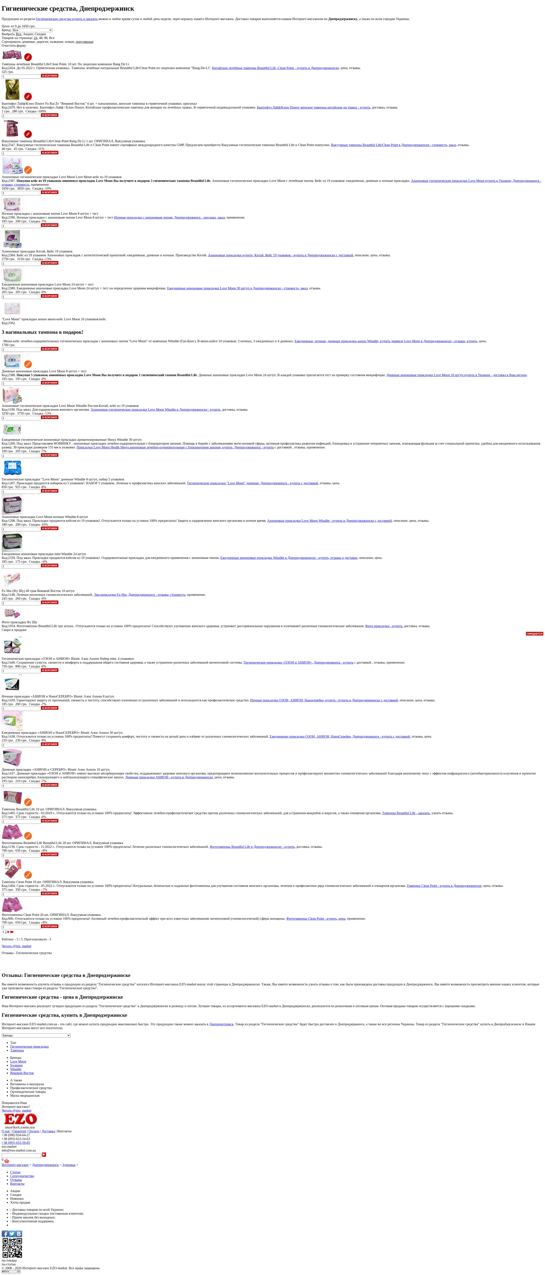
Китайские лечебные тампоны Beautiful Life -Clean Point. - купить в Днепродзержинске (275, 68)
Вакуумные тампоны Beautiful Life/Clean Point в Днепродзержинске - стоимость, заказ (393, 145)
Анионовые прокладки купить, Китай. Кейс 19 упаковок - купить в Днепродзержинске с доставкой (280, 255)
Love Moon (18, 1061)
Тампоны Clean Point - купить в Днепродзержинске (444, 886)
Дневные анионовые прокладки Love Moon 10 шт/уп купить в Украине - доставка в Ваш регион (456, 375)
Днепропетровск (221, 1024)
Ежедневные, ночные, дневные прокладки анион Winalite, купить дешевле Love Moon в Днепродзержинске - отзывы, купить (386, 341)
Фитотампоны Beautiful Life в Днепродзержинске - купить (252, 847)
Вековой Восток (22, 1073)
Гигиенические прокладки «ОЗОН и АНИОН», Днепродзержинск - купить (298, 662)
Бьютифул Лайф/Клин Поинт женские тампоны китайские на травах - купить (313, 107)
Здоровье (69, 1165)
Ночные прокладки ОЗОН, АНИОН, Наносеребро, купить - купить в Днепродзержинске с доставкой (324, 700)
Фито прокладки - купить (383, 626)
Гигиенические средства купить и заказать (67, 19)
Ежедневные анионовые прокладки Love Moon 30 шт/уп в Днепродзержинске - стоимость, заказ (237, 288)
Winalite (15, 1069)
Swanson (16, 1065)
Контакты (17, 1183)
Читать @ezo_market (16, 946)
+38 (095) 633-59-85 (16, 1142)
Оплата (34, 1131)
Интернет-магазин (15, 1165)
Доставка (48, 1131)
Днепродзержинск (45, 1165)
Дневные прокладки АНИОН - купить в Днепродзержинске (169, 777)
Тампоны (17, 1050)
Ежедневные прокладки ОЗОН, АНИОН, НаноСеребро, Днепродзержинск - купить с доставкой (340, 736)
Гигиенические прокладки (29, 1046)
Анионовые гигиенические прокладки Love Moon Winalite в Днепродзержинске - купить (155, 409)
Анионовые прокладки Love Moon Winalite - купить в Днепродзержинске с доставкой (329, 520)
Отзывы (16, 1180)
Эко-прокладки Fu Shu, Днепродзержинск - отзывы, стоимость (139, 594)
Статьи (15, 1172)
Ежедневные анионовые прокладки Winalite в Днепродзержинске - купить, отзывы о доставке (288, 558)
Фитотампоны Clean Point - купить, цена (315, 918)
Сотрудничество (22, 1176)
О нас (6, 1131)
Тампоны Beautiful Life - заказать (406, 813)
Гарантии (19, 1131)
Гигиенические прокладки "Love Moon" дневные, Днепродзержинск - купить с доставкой (252, 483)
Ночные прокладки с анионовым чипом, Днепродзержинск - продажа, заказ (169, 217)
